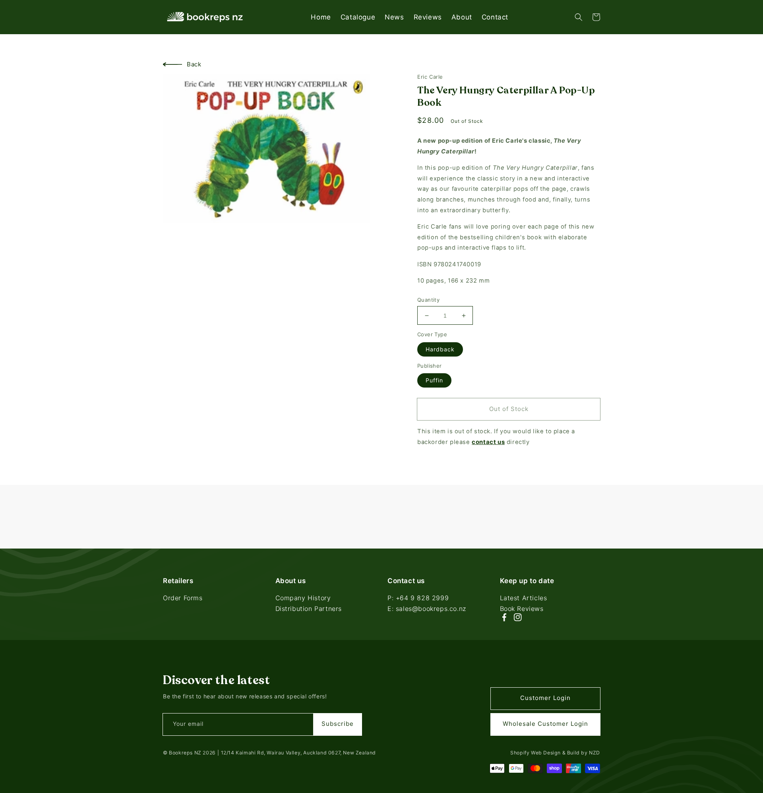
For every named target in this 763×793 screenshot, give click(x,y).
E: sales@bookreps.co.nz (426, 609)
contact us (488, 442)
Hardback (440, 349)
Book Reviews (522, 609)
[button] (578, 17)
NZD (594, 753)
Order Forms (183, 598)
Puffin (434, 380)
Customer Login (545, 698)
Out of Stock (509, 409)
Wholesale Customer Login (545, 723)
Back (194, 64)
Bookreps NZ (185, 753)
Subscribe (337, 723)
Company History (303, 598)
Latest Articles (523, 598)
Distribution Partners (308, 609)
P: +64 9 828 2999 (418, 598)
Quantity (428, 300)
